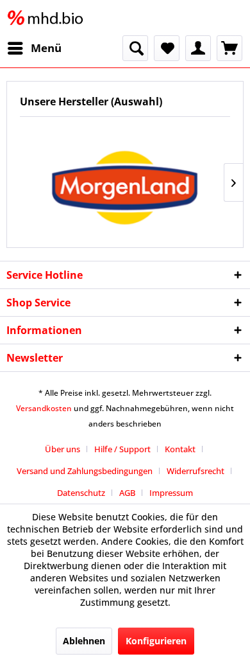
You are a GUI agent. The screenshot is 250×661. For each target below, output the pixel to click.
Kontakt (180, 449)
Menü (46, 47)
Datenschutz (81, 492)
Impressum (171, 492)
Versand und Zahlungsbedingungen (85, 471)
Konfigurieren (156, 641)
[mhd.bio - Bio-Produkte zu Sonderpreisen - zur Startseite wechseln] (48, 17)
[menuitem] (34, 48)
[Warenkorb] (229, 48)
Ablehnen (84, 641)
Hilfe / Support (122, 449)
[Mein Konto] (198, 48)
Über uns (62, 449)
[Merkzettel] (166, 48)
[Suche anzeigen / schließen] (135, 48)
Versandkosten (44, 408)
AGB (127, 492)
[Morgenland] (125, 182)
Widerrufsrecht (195, 471)
